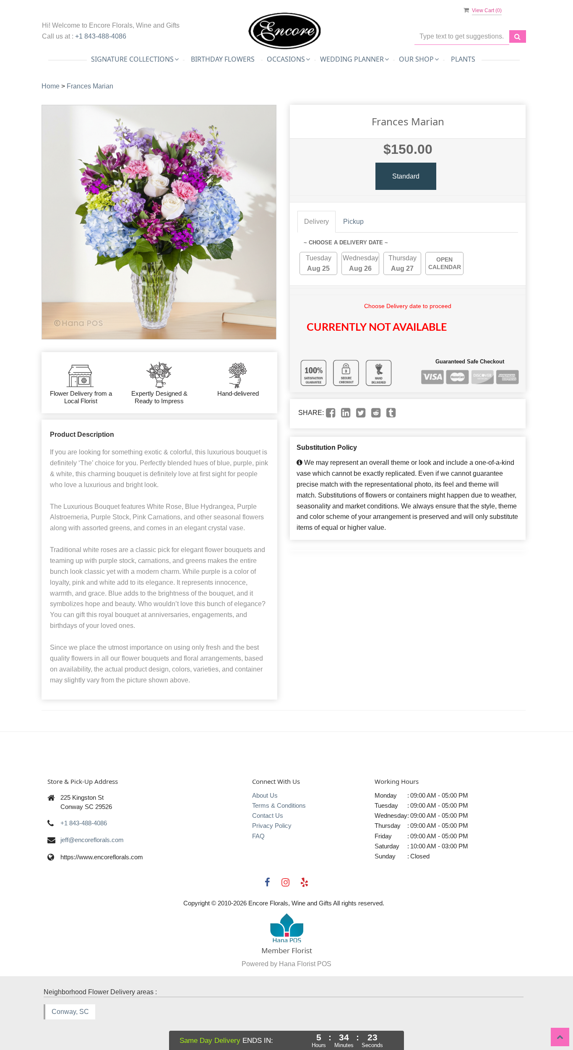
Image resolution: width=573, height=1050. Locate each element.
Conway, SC (70, 1011)
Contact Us (267, 815)
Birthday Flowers (223, 59)
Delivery (316, 221)
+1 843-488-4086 (100, 36)
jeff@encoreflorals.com (92, 839)
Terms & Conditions (279, 805)
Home (51, 86)
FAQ (258, 836)
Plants (463, 59)
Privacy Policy (272, 825)
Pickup (353, 221)
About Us (265, 795)
